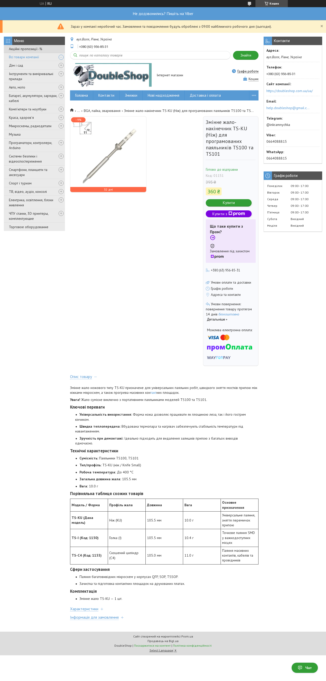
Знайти (245, 55)
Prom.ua (187, 636)
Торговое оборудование (28, 227)
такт (153, 392)
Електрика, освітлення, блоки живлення (31, 202)
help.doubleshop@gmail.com (288, 108)
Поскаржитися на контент (152, 645)
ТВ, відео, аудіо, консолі (28, 191)
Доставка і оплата (205, 95)
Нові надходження (163, 95)
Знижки (131, 95)
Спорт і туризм (20, 183)
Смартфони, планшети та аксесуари (28, 172)
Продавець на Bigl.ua (163, 641)
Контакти (106, 95)
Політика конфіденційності (192, 645)
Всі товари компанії (24, 57)
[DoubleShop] (111, 75)
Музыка (15, 134)
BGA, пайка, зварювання (102, 110)
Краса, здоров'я (21, 117)
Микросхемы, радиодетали (30, 126)
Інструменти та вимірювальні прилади (31, 76)
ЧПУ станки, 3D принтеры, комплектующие (28, 216)
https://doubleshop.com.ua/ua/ (289, 91)
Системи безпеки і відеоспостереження (25, 159)
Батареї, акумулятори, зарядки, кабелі (33, 98)
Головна (81, 95)
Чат (308, 668)
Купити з (219, 213)
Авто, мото (17, 87)
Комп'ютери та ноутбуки (27, 109)
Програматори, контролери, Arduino (30, 145)
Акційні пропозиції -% (25, 49)
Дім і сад (16, 65)
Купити (229, 202)
